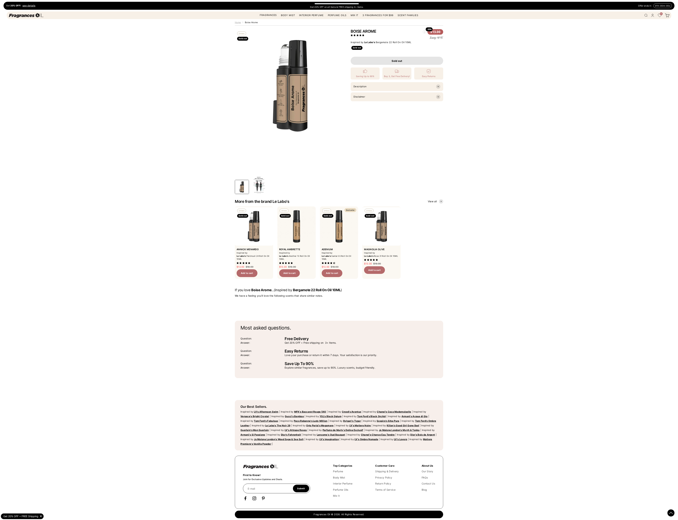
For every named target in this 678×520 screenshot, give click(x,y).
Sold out (397, 60)
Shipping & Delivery (387, 471)
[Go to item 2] (259, 185)
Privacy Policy (383, 477)
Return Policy (383, 483)
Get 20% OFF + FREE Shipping (20, 516)
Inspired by (259, 411)
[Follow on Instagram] (254, 498)
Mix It (354, 15)
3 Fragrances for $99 (377, 15)
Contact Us (428, 483)
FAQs (425, 477)
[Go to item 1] (242, 187)
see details (28, 5)
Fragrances (268, 15)
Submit (301, 488)
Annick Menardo (248, 249)
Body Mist (288, 15)
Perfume (338, 471)
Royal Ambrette (289, 249)
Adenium (327, 249)
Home (238, 22)
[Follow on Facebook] (245, 498)
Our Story (427, 471)
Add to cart (247, 273)
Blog (424, 489)
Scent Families (408, 15)
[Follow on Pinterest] (263, 498)
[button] (358, 35)
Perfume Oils (337, 15)
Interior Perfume (311, 15)
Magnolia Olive (374, 249)
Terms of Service (385, 489)
